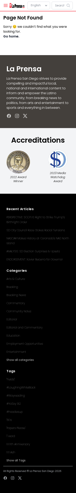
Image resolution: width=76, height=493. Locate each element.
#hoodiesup (14, 412)
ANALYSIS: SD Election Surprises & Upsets (33, 251)
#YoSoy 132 (13, 404)
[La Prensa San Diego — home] (17, 5)
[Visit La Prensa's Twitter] (25, 115)
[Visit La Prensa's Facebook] (8, 115)
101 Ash (10, 452)
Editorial (11, 319)
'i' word (10, 436)
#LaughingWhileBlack (20, 387)
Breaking (12, 287)
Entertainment (16, 352)
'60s (9, 420)
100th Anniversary (18, 444)
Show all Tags (16, 460)
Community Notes (18, 311)
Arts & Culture (15, 279)
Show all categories (20, 360)
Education (13, 336)
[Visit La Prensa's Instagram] (17, 115)
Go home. (11, 36)
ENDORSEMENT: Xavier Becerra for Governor (34, 259)
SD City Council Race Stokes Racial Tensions (35, 230)
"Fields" (10, 379)
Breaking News (16, 295)
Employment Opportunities (24, 344)
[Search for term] (69, 5)
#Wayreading (15, 396)
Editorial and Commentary (24, 327)
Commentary (15, 303)
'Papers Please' (15, 428)
